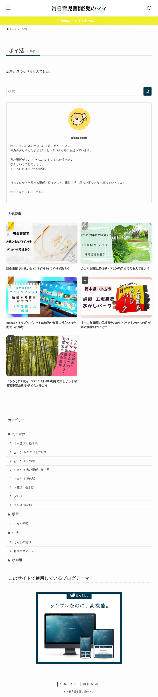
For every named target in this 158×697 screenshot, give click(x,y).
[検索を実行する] (147, 91)
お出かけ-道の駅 (24, 478)
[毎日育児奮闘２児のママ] (79, 8)
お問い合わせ (90, 684)
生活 (15, 533)
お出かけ (18, 434)
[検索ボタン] (150, 8)
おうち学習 (21, 523)
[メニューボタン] (8, 8)
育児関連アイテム (25, 551)
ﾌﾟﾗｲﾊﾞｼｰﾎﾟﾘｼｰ (68, 684)
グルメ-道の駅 (23, 505)
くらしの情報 (22, 542)
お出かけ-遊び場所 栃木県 (31, 469)
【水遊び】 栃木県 (26, 443)
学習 (15, 514)
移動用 (17, 560)
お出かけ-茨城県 (24, 461)
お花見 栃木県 (24, 487)
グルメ (18, 496)
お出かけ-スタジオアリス (30, 452)
